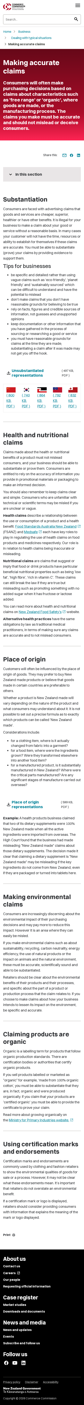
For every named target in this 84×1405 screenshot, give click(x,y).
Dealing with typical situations (31, 38)
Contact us (11, 1266)
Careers (11, 1273)
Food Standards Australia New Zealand (48, 526)
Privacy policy (11, 1382)
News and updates (17, 1330)
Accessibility (50, 1382)
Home (7, 31)
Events (8, 1336)
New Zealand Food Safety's (42, 612)
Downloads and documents (24, 1311)
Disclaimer (31, 1382)
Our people (11, 1280)
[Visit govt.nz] (42, 1390)
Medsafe (33, 532)
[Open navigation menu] (78, 5)
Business (24, 31)
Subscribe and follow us (21, 1343)
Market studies (14, 1305)
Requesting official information (27, 1286)
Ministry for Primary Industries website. (41, 1120)
